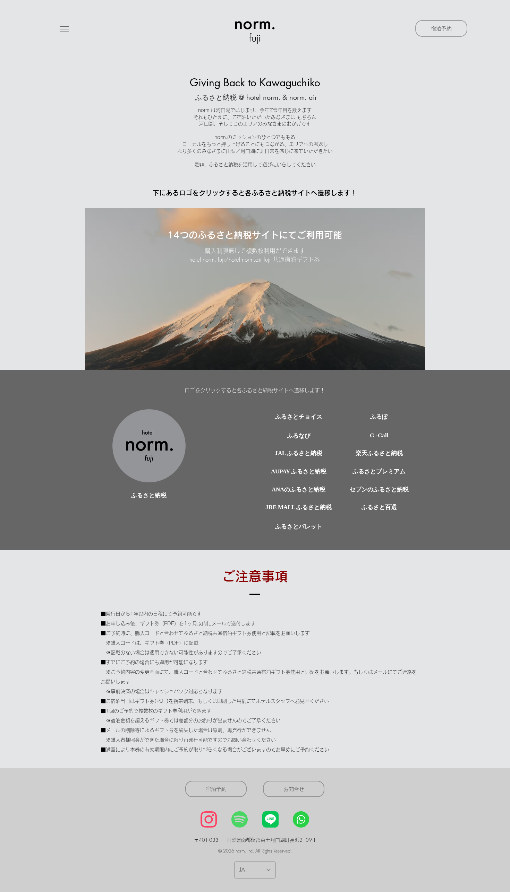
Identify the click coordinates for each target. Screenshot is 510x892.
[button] (64, 29)
